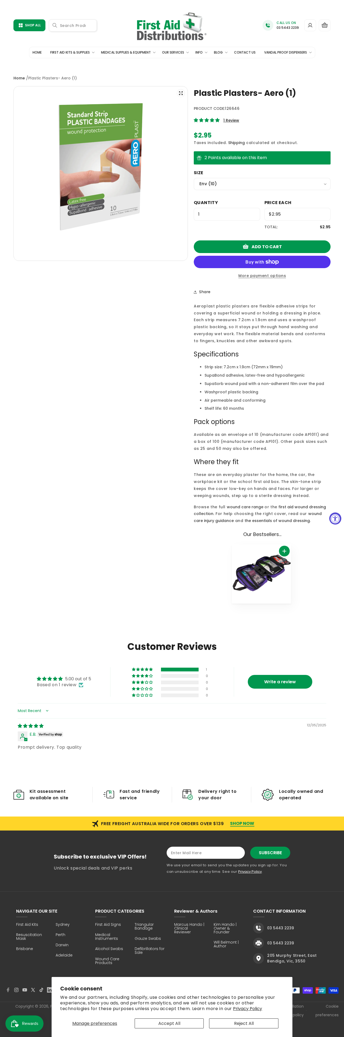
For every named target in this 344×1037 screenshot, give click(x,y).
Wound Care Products (107, 961)
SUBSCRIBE (270, 853)
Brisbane (24, 949)
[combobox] (73, 25)
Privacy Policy (247, 1009)
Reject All (244, 1023)
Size (198, 173)
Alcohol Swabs (109, 949)
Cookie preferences (327, 1011)
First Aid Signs (108, 925)
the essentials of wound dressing (277, 520)
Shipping (236, 142)
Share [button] (205, 292)
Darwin (62, 945)
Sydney (63, 925)
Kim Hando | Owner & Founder (225, 929)
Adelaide (64, 955)
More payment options (262, 275)
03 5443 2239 (288, 27)
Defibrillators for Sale (149, 951)
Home (19, 78)
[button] (325, 25)
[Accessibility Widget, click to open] (335, 519)
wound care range (245, 507)
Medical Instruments (106, 937)
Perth (60, 935)
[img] (31, 726)
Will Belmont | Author (226, 944)
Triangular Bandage (144, 927)
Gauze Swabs (148, 939)
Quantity (206, 202)
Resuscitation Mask (29, 937)
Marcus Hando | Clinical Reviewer (189, 929)
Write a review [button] (280, 682)
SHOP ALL (33, 25)
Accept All (169, 1023)
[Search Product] (55, 25)
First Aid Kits (27, 925)
